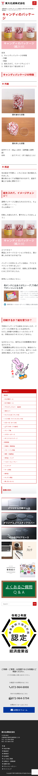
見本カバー (8, 411)
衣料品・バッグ (9, 458)
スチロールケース (10, 434)
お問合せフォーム (20, 710)
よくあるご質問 (8, 759)
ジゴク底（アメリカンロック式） (14, 419)
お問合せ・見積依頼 (9, 761)
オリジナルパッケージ (11, 438)
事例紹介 (6, 391)
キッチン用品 (8, 477)
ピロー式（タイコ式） (11, 423)
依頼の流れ (7, 764)
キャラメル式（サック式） (12, 415)
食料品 (6, 473)
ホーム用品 (8, 470)
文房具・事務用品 (10, 446)
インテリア (8, 466)
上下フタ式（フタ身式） (12, 426)
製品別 (6, 395)
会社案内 (6, 756)
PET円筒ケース (9, 403)
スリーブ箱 (8, 430)
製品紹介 (6, 751)
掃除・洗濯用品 (9, 454)
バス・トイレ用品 (10, 450)
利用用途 (6, 442)
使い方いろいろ (9, 481)
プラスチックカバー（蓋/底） (13, 407)
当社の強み (7, 748)
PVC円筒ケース (9, 399)
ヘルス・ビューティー (11, 462)
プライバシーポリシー (10, 766)
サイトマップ (7, 769)
